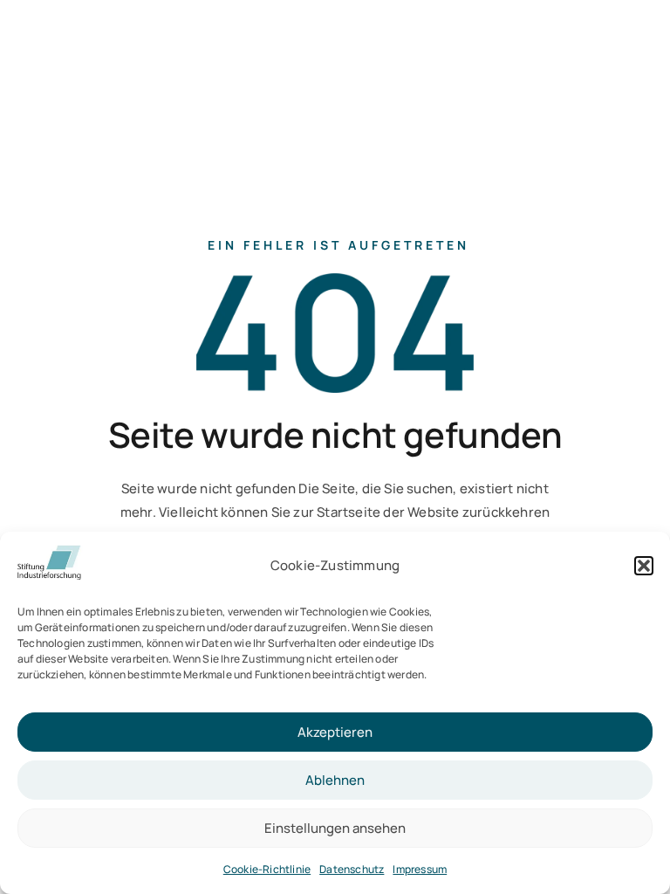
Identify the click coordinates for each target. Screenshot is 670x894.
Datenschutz (351, 869)
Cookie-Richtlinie (267, 869)
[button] (644, 565)
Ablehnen (335, 780)
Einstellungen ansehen (335, 828)
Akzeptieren (335, 732)
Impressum (420, 869)
